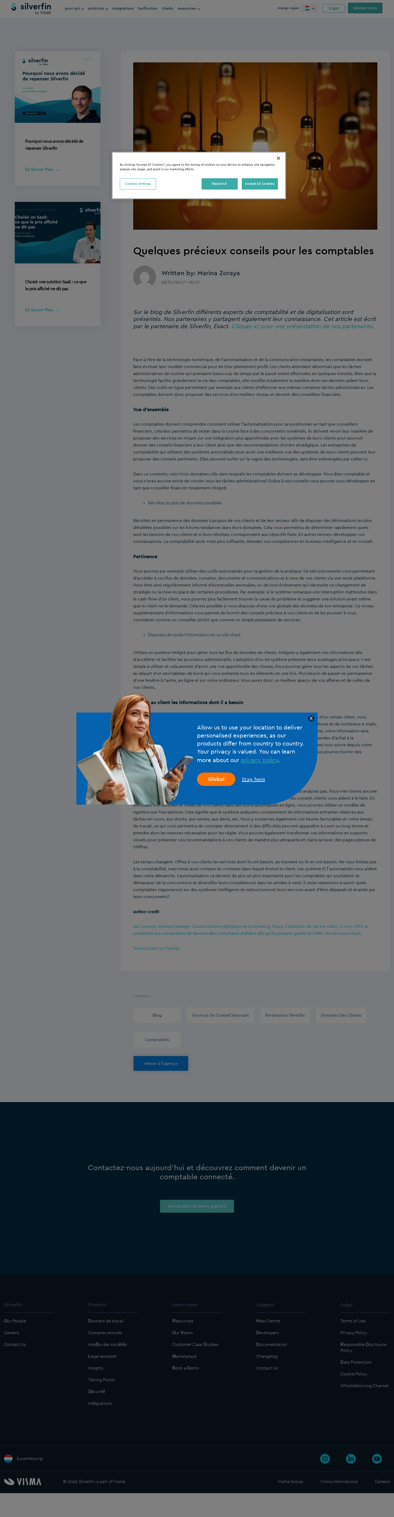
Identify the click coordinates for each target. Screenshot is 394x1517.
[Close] (278, 158)
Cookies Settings (138, 183)
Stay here (253, 779)
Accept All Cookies (259, 183)
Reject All (219, 183)
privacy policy (259, 759)
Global (216, 779)
